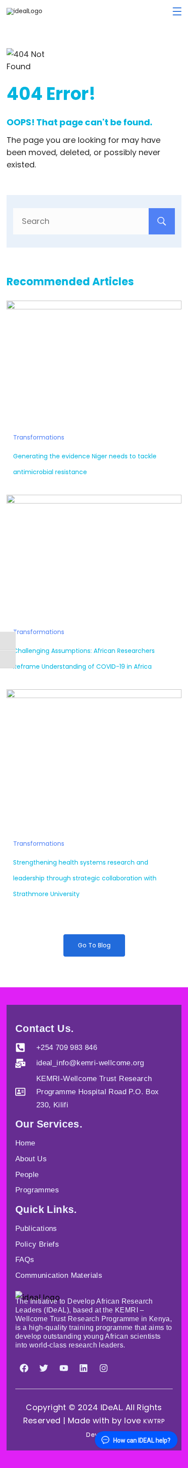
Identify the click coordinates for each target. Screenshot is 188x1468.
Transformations (38, 437)
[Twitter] (43, 1368)
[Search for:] (94, 221)
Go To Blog (94, 945)
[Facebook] (24, 1368)
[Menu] (177, 11)
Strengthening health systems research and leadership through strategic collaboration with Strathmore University (85, 878)
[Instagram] (103, 1368)
